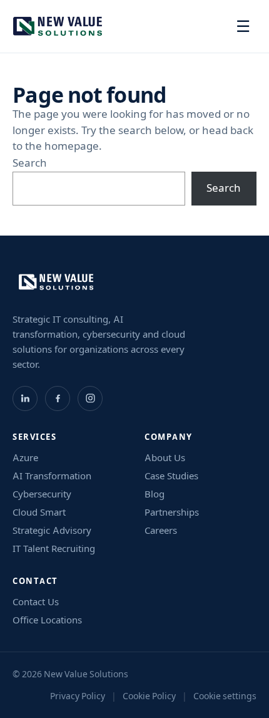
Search (30, 163)
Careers (161, 530)
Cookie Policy (149, 696)
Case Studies (171, 476)
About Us (165, 457)
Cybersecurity (42, 494)
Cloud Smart (39, 512)
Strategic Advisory (52, 530)
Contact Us (36, 601)
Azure (25, 457)
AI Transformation (52, 476)
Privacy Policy (77, 696)
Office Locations (47, 620)
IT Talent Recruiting (54, 548)
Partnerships (172, 512)
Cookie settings (224, 696)
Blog (155, 494)
